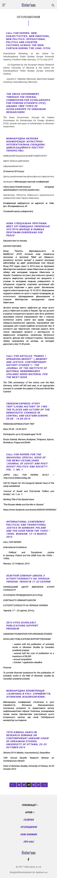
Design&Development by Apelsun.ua (28, 872)
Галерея (28, 819)
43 (19, 785)
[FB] (28, 859)
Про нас (28, 841)
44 (24, 785)
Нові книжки (28, 834)
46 (33, 785)
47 (38, 785)
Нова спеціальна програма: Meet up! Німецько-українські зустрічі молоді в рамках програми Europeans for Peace (28, 229)
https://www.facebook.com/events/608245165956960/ (29, 509)
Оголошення (28, 827)
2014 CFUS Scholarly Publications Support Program (22, 625)
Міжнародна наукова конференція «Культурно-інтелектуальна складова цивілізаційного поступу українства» (25, 144)
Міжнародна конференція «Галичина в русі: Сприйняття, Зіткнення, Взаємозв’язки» (28, 693)
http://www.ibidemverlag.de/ (17, 478)
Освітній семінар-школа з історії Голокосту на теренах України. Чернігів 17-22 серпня (28, 578)
